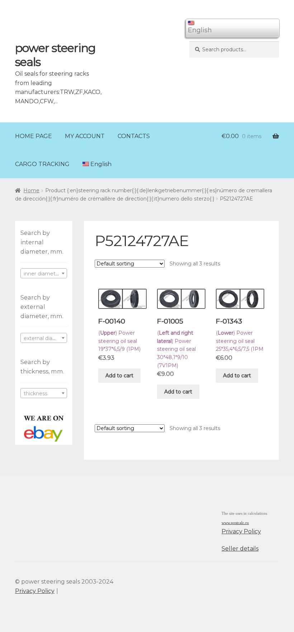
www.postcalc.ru (235, 523)
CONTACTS (134, 136)
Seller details (240, 548)
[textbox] (44, 274)
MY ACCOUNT (85, 136)
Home (31, 190)
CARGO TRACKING (42, 164)
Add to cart (119, 375)
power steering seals (55, 55)
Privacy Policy (241, 531)
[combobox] (43, 273)
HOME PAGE (33, 136)
